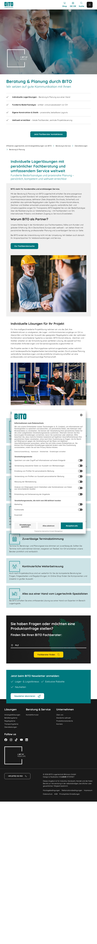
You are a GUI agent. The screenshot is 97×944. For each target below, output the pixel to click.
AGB (56, 794)
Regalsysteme (9, 721)
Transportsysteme (11, 724)
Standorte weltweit (63, 718)
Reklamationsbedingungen (72, 790)
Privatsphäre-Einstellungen (69, 794)
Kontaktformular (32, 715)
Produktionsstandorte (64, 721)
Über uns (59, 715)
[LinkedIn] (26, 739)
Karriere (59, 724)
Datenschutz (47, 794)
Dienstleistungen (81, 146)
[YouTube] (21, 739)
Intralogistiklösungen (12, 715)
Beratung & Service (63, 146)
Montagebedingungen (51, 790)
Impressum (88, 790)
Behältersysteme (10, 718)
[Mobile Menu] (90, 5)
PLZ (17, 645)
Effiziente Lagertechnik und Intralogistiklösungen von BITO (29, 146)
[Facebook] (5, 739)
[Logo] (11, 5)
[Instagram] (11, 739)
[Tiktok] (16, 739)
